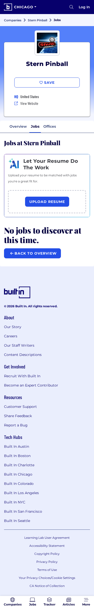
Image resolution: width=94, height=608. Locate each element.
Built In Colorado (19, 483)
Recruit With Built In (22, 376)
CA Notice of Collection (47, 586)
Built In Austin (16, 446)
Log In (84, 7)
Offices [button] (49, 126)
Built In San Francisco (23, 511)
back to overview (35, 253)
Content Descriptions (23, 354)
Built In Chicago (18, 474)
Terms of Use (47, 570)
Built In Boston (17, 455)
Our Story (12, 327)
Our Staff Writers (19, 345)
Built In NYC (14, 502)
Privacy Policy (47, 562)
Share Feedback (18, 416)
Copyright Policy (47, 554)
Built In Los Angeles (21, 493)
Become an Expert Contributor (31, 385)
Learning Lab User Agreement (47, 538)
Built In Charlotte (19, 465)
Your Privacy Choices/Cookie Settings (47, 578)
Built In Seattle (17, 520)
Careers (10, 336)
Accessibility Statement (47, 546)
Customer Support (20, 406)
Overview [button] (18, 126)
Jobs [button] (35, 126)
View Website (29, 103)
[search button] (71, 7)
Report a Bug (16, 425)
